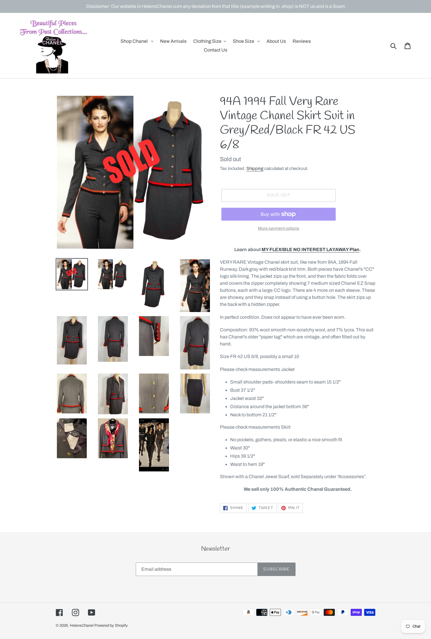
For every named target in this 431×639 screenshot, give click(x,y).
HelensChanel (82, 625)
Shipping (254, 168)
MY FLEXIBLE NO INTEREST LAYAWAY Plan (310, 249)
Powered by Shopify (111, 625)
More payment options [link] (278, 228)
